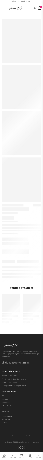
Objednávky (6, 402)
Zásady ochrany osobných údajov (14, 386)
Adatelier (28, 436)
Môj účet (5, 399)
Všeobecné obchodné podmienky (14, 379)
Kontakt (4, 423)
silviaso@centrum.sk (15, 362)
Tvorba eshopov (18, 436)
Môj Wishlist (6, 419)
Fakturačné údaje (8, 406)
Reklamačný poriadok (10, 382)
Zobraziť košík (7, 416)
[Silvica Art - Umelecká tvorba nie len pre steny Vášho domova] (15, 8)
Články (4, 396)
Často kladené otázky (9, 376)
